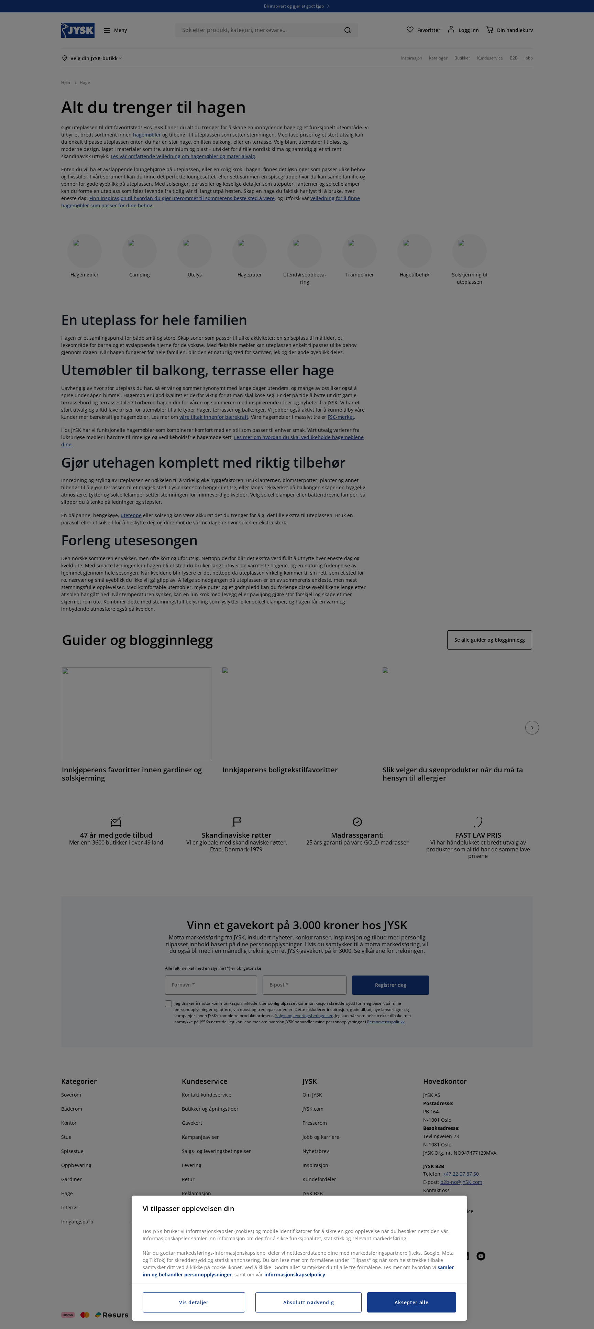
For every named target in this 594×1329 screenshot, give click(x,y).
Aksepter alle (411, 1302)
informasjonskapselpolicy (294, 1274)
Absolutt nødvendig (308, 1302)
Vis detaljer (193, 1302)
